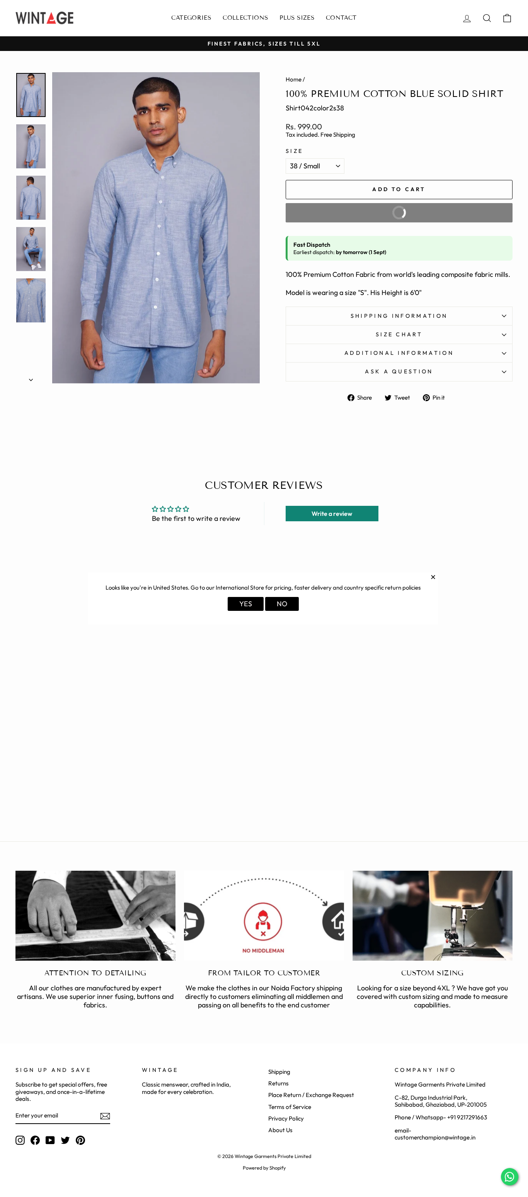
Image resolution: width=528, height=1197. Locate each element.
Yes (245, 603)
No (282, 603)
